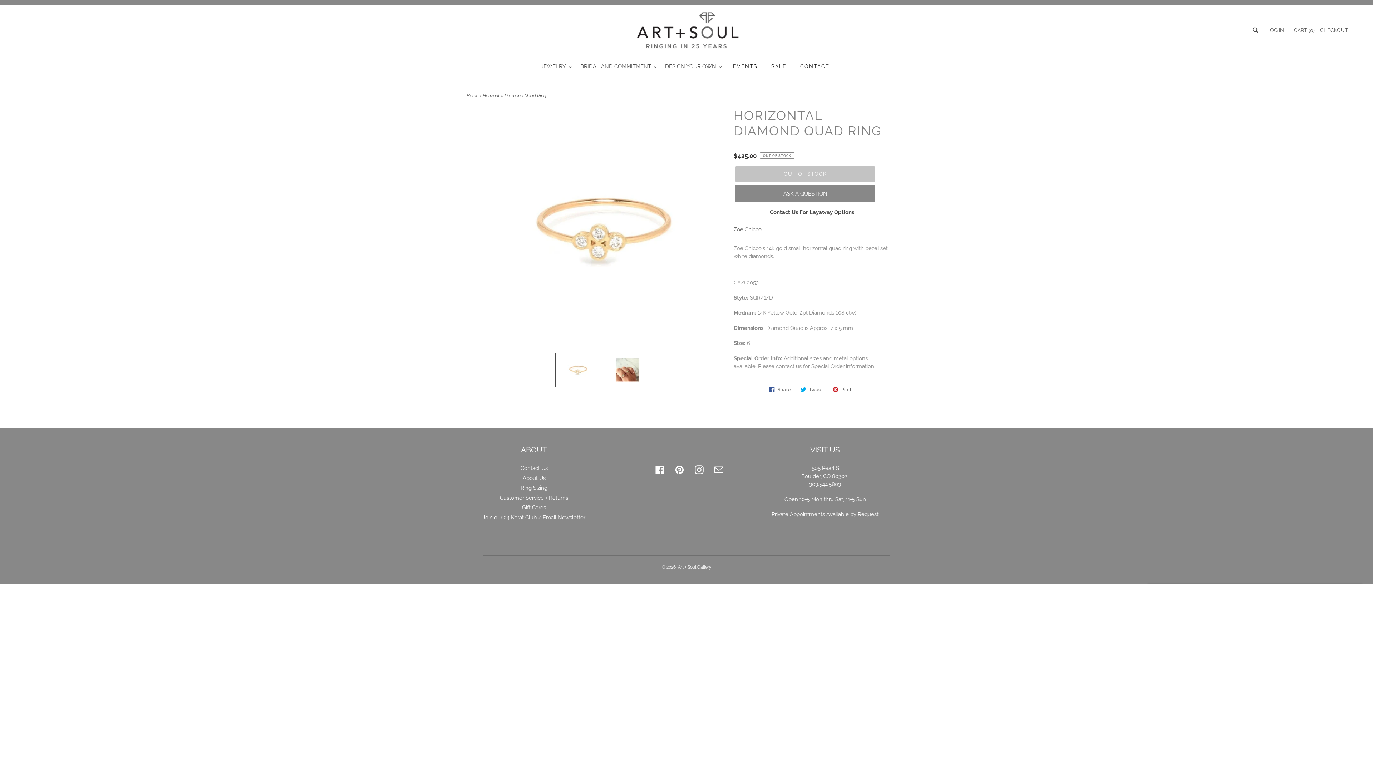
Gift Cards (534, 507)
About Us (534, 478)
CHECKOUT (1334, 30)
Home (472, 95)
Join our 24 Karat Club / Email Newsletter (534, 517)
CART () (1304, 30)
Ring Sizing (534, 488)
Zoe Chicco (748, 229)
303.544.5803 (825, 484)
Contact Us (534, 468)
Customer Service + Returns (534, 498)
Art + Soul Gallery (695, 567)
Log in (1275, 30)
